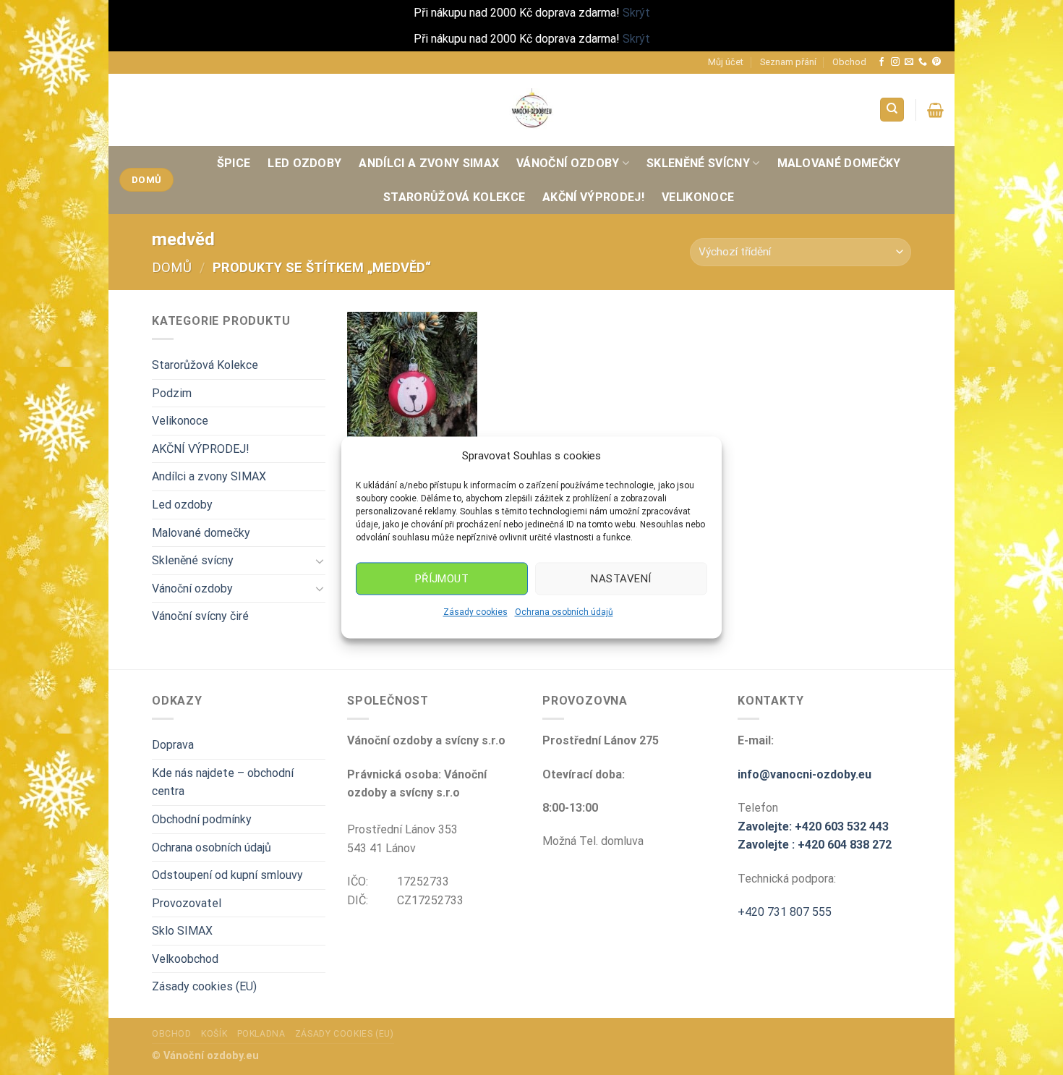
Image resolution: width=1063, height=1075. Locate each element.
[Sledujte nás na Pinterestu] (936, 62)
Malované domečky (839, 163)
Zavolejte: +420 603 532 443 (813, 826)
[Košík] (935, 110)
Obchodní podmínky (202, 819)
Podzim (172, 393)
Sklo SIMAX (182, 931)
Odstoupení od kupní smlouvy (227, 875)
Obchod (849, 61)
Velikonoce (698, 197)
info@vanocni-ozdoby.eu (804, 774)
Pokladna (261, 1034)
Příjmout (442, 578)
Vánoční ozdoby (567, 163)
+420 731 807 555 (785, 912)
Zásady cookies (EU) (204, 986)
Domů (172, 267)
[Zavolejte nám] (922, 62)
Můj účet (725, 61)
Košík (214, 1034)
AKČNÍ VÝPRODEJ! (593, 197)
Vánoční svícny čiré (200, 616)
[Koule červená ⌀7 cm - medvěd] (412, 390)
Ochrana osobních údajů (564, 612)
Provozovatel (186, 903)
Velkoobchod (185, 959)
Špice (234, 163)
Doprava (173, 745)
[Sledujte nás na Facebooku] (881, 62)
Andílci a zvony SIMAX (429, 163)
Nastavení (621, 578)
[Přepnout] (319, 560)
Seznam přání (788, 61)
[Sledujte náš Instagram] (895, 62)
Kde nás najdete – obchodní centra (223, 782)
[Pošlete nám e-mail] (909, 62)
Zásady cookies (475, 612)
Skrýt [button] (636, 13)
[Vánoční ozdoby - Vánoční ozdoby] (531, 109)
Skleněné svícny (698, 163)
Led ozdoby (304, 163)
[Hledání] (892, 110)
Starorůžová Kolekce (454, 197)
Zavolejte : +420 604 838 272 (815, 844)
